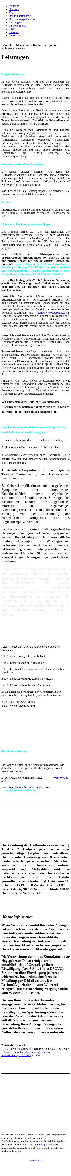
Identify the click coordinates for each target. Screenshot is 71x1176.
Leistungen (15, 22)
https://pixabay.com (47, 1144)
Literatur (14, 32)
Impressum (15, 35)
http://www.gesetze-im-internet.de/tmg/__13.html (26, 1053)
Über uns (14, 9)
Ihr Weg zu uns (17, 25)
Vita (11, 12)
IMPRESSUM (36, 1160)
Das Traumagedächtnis (22, 19)
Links (12, 28)
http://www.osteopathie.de (52, 312)
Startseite (14, 5)
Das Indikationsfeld (20, 15)
